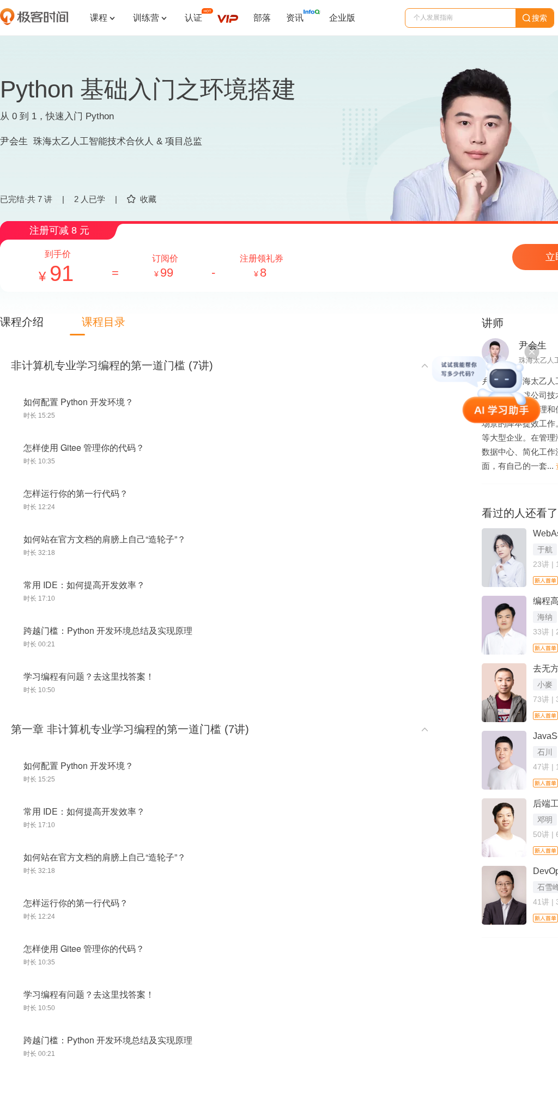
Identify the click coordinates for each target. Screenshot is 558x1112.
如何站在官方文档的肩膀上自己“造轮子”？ (104, 539)
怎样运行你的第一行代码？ (75, 493)
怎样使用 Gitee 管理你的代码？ (83, 447)
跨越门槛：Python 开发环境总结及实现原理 (107, 630)
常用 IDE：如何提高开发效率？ (84, 584)
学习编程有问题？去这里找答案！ (88, 676)
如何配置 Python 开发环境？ (78, 401)
